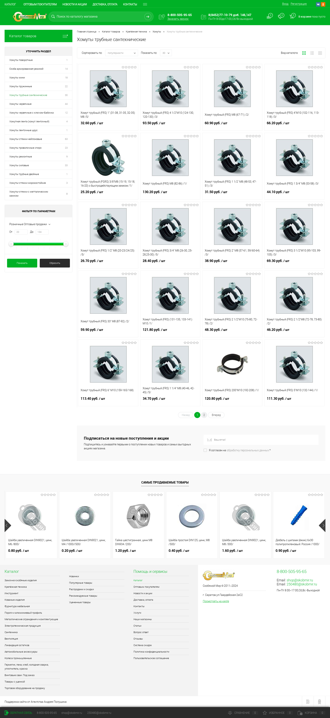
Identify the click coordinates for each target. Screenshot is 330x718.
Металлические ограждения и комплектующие (31, 619)
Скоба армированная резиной (26, 68)
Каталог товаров (22, 36)
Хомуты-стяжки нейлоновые (25, 139)
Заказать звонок (177, 18)
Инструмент (11, 593)
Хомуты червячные (20, 103)
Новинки (74, 576)
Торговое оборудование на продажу (25, 688)
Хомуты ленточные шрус (23, 130)
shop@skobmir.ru (300, 580)
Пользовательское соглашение (151, 658)
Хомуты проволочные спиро (25, 147)
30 (66, 95)
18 (66, 77)
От (10, 231)
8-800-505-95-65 (47, 712)
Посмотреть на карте (216, 601)
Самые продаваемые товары (165, 482)
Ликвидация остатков (17, 645)
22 (66, 86)
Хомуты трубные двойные (24, 174)
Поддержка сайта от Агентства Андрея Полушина (36, 701)
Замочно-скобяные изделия (21, 580)
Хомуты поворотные (21, 60)
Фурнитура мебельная (17, 606)
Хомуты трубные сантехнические (28, 95)
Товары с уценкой (15, 681)
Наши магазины (142, 619)
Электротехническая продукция (23, 625)
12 (66, 112)
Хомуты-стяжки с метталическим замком (28, 193)
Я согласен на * (240, 450)
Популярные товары (80, 582)
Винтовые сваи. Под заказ (20, 675)
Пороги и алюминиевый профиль (23, 612)
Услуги (137, 612)
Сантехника (11, 632)
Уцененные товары (80, 602)
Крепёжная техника (16, 586)
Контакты (130, 4)
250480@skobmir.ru (302, 584)
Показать (22, 263)
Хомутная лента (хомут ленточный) (29, 121)
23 (66, 147)
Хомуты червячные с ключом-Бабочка (31, 112)
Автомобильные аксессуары (21, 651)
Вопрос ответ (141, 632)
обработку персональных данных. (248, 450)
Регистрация (299, 3)
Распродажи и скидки (81, 589)
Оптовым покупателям (40, 4)
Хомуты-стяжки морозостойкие (27, 182)
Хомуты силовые (19, 165)
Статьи (137, 625)
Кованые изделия (15, 599)
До (31, 231)
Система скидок (142, 645)
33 (66, 165)
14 (66, 68)
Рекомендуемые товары (83, 595)
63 (66, 139)
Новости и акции (74, 4)
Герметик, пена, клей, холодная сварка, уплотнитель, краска (27, 666)
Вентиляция (11, 638)
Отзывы (138, 638)
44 (66, 103)
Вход (285, 3)
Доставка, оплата (105, 4)
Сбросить (54, 263)
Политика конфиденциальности (151, 651)
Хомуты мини (17, 77)
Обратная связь (20, 712)
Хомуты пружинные (20, 86)
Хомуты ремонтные (20, 156)
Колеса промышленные (18, 658)
